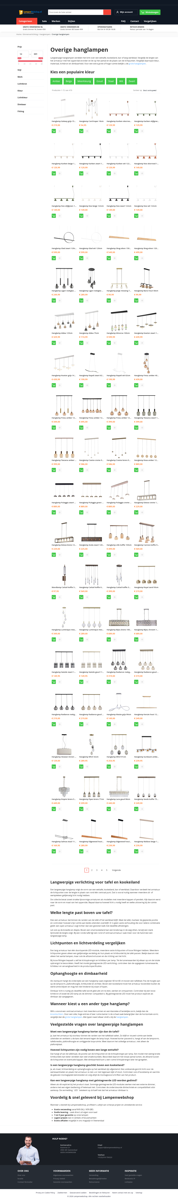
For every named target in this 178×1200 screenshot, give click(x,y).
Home (19, 34)
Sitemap (139, 1193)
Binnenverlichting (30, 34)
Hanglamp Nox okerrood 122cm (148, 163)
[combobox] (79, 12)
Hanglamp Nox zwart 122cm (119, 206)
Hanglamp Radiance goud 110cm (93, 714)
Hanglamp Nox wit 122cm (145, 206)
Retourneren (94, 1182)
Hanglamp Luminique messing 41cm (67, 629)
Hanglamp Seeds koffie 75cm (146, 799)
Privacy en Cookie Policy (45, 1193)
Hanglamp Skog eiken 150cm (119, 248)
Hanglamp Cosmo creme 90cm (92, 460)
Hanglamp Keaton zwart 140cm (148, 333)
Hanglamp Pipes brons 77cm (91, 799)
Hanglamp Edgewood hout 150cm (93, 841)
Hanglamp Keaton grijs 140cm (65, 375)
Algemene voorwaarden (63, 1175)
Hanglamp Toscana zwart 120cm (148, 418)
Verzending (93, 1175)
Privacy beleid (59, 1178)
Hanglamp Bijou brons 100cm (119, 629)
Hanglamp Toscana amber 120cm (66, 460)
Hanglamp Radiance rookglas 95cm (122, 672)
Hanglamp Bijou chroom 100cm (148, 629)
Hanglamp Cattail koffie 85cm (92, 587)
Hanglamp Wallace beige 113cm (148, 841)
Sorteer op (137, 90)
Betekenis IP (130, 1178)
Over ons (21, 1175)
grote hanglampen (137, 63)
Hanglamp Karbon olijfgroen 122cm (149, 121)
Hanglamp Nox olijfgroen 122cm (66, 206)
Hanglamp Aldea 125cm (62, 333)
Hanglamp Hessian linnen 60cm (65, 757)
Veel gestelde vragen (133, 1175)
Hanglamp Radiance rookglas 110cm (67, 714)
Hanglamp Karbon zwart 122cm (93, 163)
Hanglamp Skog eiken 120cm (146, 248)
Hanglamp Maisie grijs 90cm (119, 714)
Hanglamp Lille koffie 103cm (119, 545)
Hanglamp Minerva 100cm (118, 333)
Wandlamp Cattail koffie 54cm (65, 587)
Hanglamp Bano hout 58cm (146, 290)
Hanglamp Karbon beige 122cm (65, 163)
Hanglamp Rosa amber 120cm (147, 460)
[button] (126, 12)
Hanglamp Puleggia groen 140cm (93, 502)
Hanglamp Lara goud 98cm (118, 799)
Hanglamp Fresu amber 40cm (147, 375)
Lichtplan (128, 1182)
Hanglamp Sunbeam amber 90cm (148, 757)
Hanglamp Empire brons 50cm (65, 799)
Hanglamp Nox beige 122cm (91, 206)
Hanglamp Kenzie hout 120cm (147, 714)
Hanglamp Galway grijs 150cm (65, 121)
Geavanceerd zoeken (78, 1193)
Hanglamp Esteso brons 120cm (65, 545)
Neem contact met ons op (122, 1193)
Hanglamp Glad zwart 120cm (64, 248)
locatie (20, 1178)
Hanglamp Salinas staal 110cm (65, 841)
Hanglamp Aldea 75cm (89, 333)
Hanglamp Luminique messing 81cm (95, 629)
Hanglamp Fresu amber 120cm (65, 418)
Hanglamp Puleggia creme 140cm (121, 502)
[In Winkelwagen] (54, 131)
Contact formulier (25, 1182)
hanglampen (122, 1017)
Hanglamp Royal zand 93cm (146, 587)
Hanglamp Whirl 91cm (116, 757)
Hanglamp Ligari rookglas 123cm (66, 290)
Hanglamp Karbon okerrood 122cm (122, 121)
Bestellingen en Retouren (99, 1193)
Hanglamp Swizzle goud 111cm (92, 672)
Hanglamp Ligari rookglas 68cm (92, 290)
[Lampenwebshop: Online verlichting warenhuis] (30, 12)
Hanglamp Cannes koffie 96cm (147, 545)
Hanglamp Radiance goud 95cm (148, 672)
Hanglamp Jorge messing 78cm (120, 290)
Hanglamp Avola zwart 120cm (92, 545)
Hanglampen (45, 34)
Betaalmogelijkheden (98, 1178)
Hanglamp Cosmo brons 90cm (120, 460)
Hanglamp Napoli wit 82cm (118, 375)
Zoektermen (62, 1193)
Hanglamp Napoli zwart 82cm (92, 375)
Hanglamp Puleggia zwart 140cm (66, 502)
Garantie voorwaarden (62, 1182)
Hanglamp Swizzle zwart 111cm (65, 672)
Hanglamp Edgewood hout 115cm (121, 841)
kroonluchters (56, 1014)
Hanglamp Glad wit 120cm (90, 248)
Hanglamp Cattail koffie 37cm (120, 587)
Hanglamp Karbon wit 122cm (119, 163)
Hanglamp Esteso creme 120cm (147, 502)
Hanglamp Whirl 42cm (88, 757)
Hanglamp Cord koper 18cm (91, 121)
